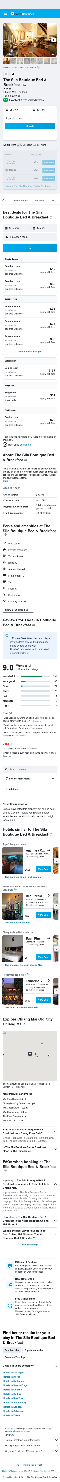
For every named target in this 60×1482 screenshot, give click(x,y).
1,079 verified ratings (32, 100)
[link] (23, 877)
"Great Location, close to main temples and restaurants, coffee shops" (30, 734)
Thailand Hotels (29, 1464)
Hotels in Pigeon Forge (15, 1385)
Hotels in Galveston (13, 1411)
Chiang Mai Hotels (41, 1471)
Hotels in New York (13, 1398)
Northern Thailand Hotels (12, 1471)
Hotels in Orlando (12, 1389)
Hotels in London (12, 1406)
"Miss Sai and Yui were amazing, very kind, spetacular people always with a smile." (29, 719)
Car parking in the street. (20, 748)
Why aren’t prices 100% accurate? (23, 1451)
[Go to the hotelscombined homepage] (22, 13)
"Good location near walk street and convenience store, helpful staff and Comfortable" (30, 727)
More (5, 480)
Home (16, 1464)
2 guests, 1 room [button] (15, 118)
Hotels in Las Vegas (13, 1372)
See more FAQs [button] (30, 1244)
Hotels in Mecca (11, 1376)
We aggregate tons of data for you (23, 1445)
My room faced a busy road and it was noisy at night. (29, 754)
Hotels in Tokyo (11, 1415)
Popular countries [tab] (33, 1350)
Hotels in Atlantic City (14, 1402)
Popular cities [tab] (12, 1350)
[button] (5, 13)
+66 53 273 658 (11, 95)
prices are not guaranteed (23, 1431)
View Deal (43, 869)
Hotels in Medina (12, 1393)
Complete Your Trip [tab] (15, 1357)
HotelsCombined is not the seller (22, 1440)
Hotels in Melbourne (14, 1380)
